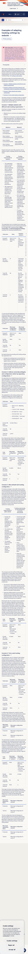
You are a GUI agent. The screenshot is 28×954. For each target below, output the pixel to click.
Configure (17, 75)
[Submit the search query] (6, 20)
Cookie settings (12, 941)
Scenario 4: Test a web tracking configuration (14, 95)
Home (3, 20)
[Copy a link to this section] (10, 35)
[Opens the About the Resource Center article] (24, 14)
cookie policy (6, 935)
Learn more (13, 8)
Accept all (12, 949)
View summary (7, 38)
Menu (10, 14)
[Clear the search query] (22, 20)
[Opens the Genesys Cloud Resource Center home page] (3, 14)
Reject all (11, 945)
